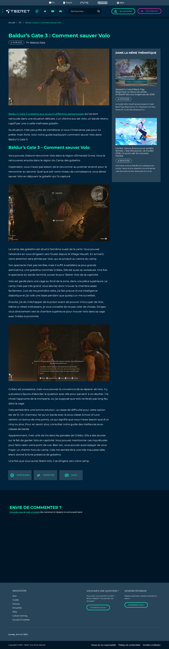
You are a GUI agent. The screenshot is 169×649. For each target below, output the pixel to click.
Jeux (14, 596)
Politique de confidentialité (129, 645)
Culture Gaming (19, 616)
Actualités (17, 608)
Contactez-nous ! (98, 607)
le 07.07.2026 (123, 99)
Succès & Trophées (21, 620)
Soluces (16, 604)
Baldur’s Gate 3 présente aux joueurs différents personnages (46, 113)
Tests (14, 612)
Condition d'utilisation (152, 645)
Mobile (69, 2)
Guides (15, 600)
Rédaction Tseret (37, 42)
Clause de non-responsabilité (103, 645)
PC (53, 2)
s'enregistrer (152, 11)
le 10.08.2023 (16, 42)
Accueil (11, 22)
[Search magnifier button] (98, 11)
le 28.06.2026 (124, 161)
